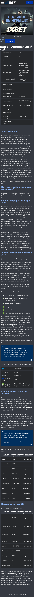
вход (29, 2)
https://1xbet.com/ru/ (19, 36)
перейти (9, 41)
